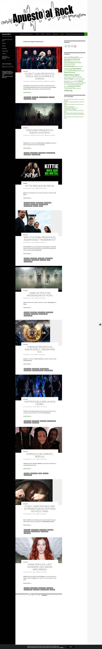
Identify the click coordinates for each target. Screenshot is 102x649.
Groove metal (34, 204)
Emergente (78, 62)
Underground (78, 88)
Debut (73, 62)
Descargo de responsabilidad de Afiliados (74, 34)
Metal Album (27, 531)
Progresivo (67, 81)
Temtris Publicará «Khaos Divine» (39, 403)
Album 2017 (26, 312)
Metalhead (51, 97)
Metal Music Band (43, 97)
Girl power (26, 204)
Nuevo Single (68, 79)
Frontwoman (42, 152)
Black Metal (67, 61)
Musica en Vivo (77, 77)
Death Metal (68, 62)
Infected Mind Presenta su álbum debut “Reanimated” (40, 238)
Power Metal (36, 422)
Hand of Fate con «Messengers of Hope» (40, 294)
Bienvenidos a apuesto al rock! (26, 34)
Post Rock (45, 473)
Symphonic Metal (36, 154)
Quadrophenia (55, 34)
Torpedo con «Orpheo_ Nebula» (40, 455)
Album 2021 (67, 57)
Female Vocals (27, 97)
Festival (73, 64)
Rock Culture (81, 83)
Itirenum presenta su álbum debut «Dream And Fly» (40, 349)
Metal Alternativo (43, 204)
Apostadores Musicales (29, 202)
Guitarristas (68, 69)
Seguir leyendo (27, 92)
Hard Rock (76, 68)
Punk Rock (72, 81)
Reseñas (42, 34)
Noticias (37, 34)
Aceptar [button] (70, 646)
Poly (35, 188)
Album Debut (33, 258)
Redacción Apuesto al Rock (38, 81)
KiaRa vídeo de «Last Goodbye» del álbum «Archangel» (39, 567)
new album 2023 (27, 98)
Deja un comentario (50, 81)
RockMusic (72, 84)
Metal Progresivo (68, 77)
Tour (73, 88)
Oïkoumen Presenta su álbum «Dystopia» (39, 131)
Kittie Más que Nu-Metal (39, 185)
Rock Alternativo (68, 83)
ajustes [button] (61, 647)
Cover (79, 60)
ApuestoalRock (6, 34)
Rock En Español (67, 84)
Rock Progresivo (28, 261)
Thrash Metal (68, 88)
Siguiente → (45, 595)
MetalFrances (27, 154)
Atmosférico (41, 258)
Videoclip (52, 589)
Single (34, 98)
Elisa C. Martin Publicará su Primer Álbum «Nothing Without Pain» (40, 509)
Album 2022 (26, 152)
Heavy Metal (35, 97)
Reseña (41, 206)
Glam (76, 66)
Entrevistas (48, 34)
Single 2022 (66, 86)
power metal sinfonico (38, 370)
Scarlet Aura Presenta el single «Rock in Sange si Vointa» (40, 76)
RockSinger (77, 84)
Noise (40, 473)
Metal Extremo (69, 72)
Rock (81, 81)
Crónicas (62, 34)
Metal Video (36, 589)
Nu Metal (36, 206)
